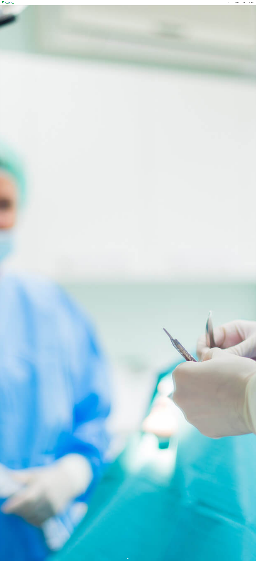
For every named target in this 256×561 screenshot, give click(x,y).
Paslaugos (236, 2)
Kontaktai (251, 2)
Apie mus (230, 2)
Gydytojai (244, 2)
